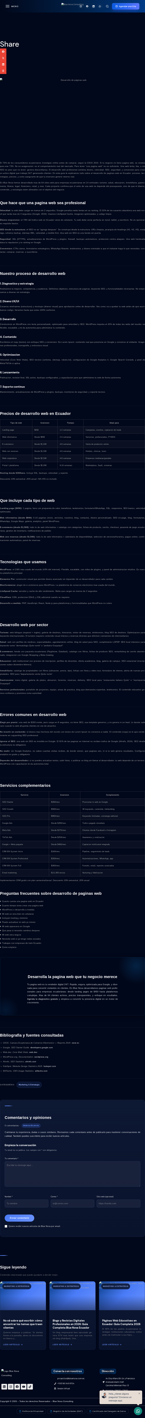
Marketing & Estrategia (29, 1085)
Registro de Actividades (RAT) (68, 1411)
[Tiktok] (30, 1387)
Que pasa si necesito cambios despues (21, 930)
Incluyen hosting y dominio (15, 918)
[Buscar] (107, 6)
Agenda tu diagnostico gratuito (42, 999)
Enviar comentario (19, 1218)
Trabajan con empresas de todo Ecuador (21, 943)
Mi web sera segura (11, 935)
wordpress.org (41, 1057)
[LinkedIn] (93, 6)
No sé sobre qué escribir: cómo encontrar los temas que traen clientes (22, 1324)
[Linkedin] (4, 1387)
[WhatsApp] (99, 6)
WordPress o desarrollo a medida (18, 909)
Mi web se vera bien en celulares (18, 914)
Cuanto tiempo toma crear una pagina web (22, 905)
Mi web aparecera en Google (16, 926)
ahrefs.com (30, 1061)
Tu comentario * (11, 1158)
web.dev (33, 1052)
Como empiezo (9, 947)
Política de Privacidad (32, 1411)
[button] (72, 51)
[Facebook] (87, 6)
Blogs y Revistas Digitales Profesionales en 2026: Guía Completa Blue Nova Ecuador (71, 1324)
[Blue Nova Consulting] (72, 6)
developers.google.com (41, 1047)
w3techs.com (41, 1071)
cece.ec (75, 1043)
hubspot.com (50, 1066)
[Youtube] (23, 1387)
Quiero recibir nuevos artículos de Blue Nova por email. (35, 1226)
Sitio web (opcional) (105, 1197)
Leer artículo (11, 1344)
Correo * (54, 1197)
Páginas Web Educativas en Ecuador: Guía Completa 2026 (121, 1322)
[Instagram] (11, 1387)
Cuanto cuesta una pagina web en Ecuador (23, 901)
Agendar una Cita (127, 6)
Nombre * (9, 1197)
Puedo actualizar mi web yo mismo (19, 922)
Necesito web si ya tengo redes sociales (21, 939)
